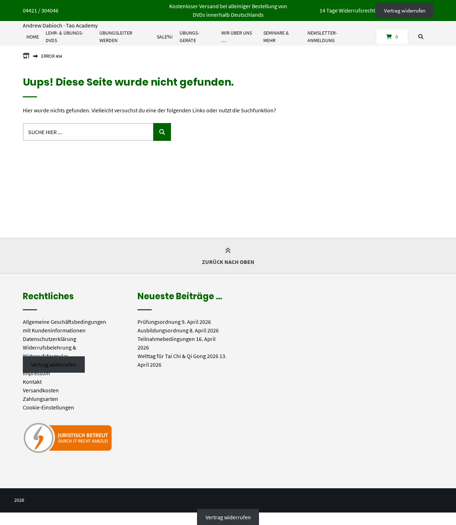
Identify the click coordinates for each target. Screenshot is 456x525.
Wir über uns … (236, 37)
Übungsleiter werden (115, 37)
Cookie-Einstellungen (48, 407)
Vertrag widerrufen (404, 10)
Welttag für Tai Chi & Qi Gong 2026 (178, 356)
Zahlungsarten (40, 398)
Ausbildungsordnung (163, 330)
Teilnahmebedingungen (166, 338)
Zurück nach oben (228, 261)
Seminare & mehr (276, 37)
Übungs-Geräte (189, 37)
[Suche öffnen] (420, 37)
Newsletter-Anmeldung (322, 37)
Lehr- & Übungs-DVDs (64, 37)
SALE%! (165, 37)
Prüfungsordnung (159, 321)
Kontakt (32, 381)
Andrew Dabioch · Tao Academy (60, 25)
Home (32, 37)
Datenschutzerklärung (49, 338)
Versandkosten (41, 390)
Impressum (36, 373)
